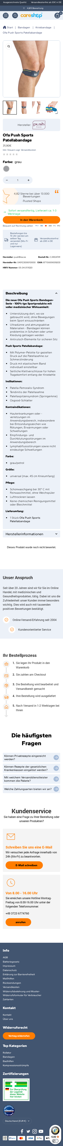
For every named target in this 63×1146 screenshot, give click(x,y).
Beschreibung (17, 293)
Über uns (8, 1019)
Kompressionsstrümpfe (16, 1065)
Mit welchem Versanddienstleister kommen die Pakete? (26, 779)
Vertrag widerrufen (19, 1035)
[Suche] (15, 15)
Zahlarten (8, 999)
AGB (5, 957)
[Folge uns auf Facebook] (22, 1131)
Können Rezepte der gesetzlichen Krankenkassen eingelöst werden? (26, 768)
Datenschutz (10, 970)
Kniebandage (43, 27)
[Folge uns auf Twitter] (28, 1131)
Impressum (9, 965)
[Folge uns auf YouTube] (41, 1131)
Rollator (7, 1052)
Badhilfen (8, 1061)
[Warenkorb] (57, 15)
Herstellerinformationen (24, 534)
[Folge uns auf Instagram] (34, 1131)
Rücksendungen (12, 982)
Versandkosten (11, 987)
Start (10, 27)
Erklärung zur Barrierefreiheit (19, 974)
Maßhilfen (8, 978)
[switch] (55, 1141)
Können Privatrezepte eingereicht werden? (25, 757)
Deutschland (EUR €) (15, 1121)
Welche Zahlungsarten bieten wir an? (28, 789)
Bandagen (24, 27)
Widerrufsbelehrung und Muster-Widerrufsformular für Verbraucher (22, 993)
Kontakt (7, 1014)
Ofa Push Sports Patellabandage (22, 32)
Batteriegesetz (11, 961)
